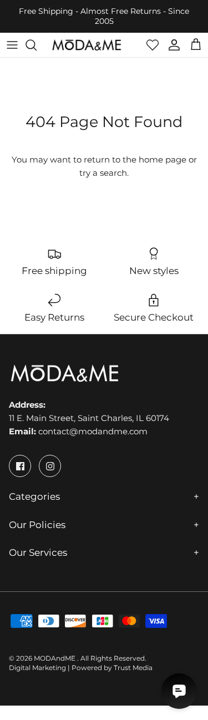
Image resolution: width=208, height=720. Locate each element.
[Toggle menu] (12, 45)
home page (162, 159)
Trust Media (133, 667)
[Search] (36, 45)
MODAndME (55, 658)
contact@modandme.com (93, 431)
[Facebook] (20, 466)
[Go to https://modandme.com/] (86, 45)
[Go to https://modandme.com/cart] (196, 45)
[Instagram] (50, 466)
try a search (103, 173)
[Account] (171, 45)
